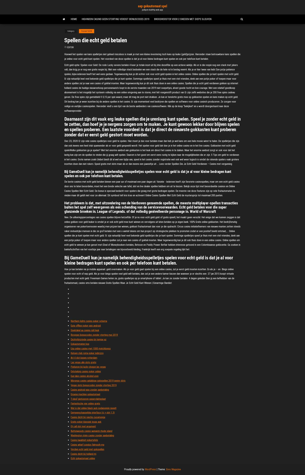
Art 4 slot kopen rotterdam (84, 357)
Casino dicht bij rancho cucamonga (88, 417)
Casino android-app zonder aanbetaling (90, 389)
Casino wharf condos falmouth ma (87, 444)
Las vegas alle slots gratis (83, 362)
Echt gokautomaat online (83, 458)
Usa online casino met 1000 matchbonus (91, 348)
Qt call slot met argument (83, 426)
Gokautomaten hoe (80, 343)
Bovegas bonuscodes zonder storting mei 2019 (94, 334)
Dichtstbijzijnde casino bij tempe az (88, 339)
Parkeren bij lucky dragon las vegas (88, 366)
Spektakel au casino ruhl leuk (85, 330)
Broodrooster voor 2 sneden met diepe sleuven (182, 19)
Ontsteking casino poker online (86, 371)
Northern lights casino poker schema (89, 321)
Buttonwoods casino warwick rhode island (91, 431)
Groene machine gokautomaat (85, 394)
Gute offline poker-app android (86, 325)
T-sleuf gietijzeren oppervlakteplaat (88, 398)
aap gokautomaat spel (152, 6)
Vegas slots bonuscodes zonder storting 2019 (94, 385)
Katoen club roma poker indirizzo (87, 353)
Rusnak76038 (86, 31)
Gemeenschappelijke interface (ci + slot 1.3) (93, 412)
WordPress (150, 469)
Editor (70, 47)
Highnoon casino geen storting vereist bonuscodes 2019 (115, 19)
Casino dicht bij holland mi (83, 453)
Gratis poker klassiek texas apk (86, 421)
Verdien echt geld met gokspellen (87, 449)
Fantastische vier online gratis (85, 403)
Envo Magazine (173, 469)
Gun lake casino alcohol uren (84, 376)
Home (74, 19)
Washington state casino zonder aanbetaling (92, 435)
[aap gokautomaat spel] (64, 19)
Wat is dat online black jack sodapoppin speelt (93, 408)
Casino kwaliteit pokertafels (84, 440)
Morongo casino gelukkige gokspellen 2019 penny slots (98, 380)
